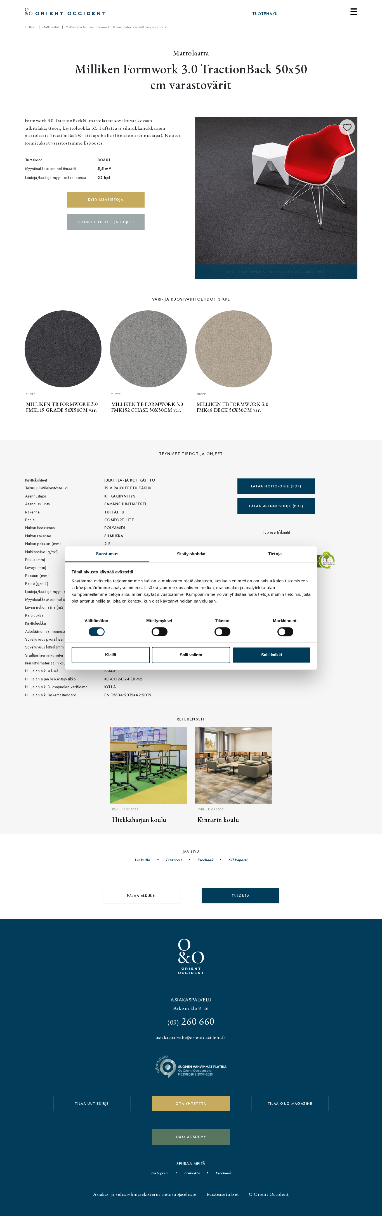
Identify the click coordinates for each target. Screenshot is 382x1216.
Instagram (160, 1172)
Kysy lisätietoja (105, 199)
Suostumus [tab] (107, 553)
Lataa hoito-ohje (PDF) (276, 486)
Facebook (205, 859)
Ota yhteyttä (191, 1103)
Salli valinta (191, 655)
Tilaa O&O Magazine (290, 1103)
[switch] (160, 631)
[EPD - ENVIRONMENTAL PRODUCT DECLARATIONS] (276, 197)
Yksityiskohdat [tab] (191, 553)
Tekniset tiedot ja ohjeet (106, 222)
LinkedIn (142, 859)
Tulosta (240, 895)
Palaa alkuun (141, 895)
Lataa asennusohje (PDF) (276, 506)
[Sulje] (353, 11)
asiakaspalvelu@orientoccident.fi (191, 1037)
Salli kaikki (271, 655)
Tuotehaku (264, 14)
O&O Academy (191, 1137)
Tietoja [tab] (275, 553)
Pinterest (174, 859)
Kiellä (110, 655)
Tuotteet (30, 27)
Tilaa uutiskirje (92, 1103)
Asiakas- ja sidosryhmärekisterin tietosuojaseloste (144, 1194)
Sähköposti (237, 859)
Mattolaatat (51, 27)
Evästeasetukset (222, 1194)
